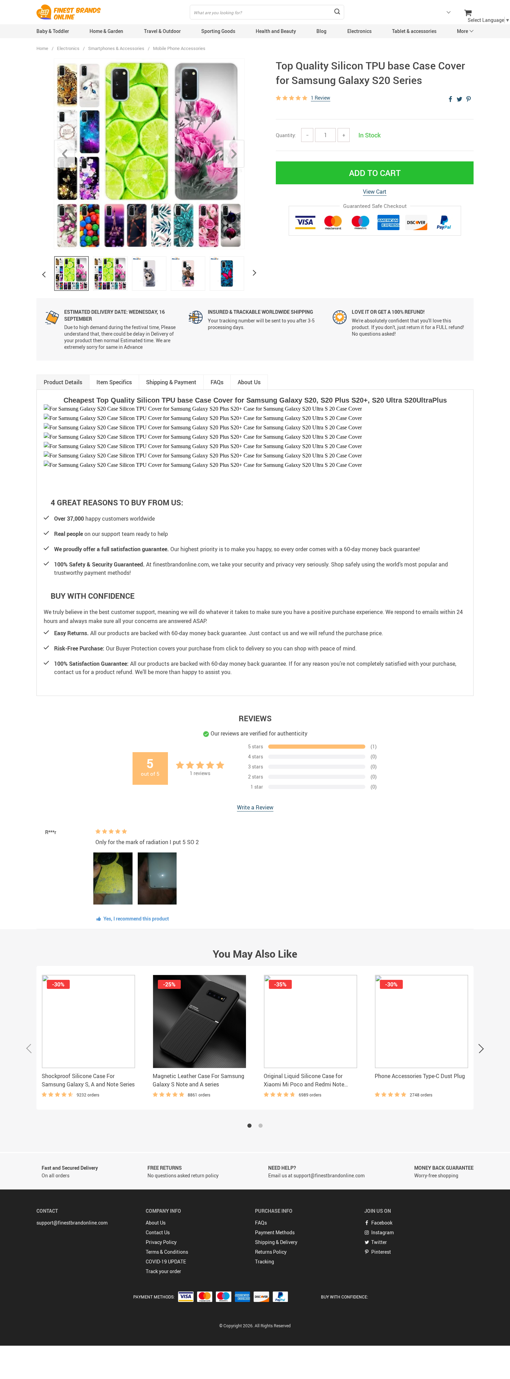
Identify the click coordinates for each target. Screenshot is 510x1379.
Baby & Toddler (52, 31)
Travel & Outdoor (162, 31)
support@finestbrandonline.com (72, 1222)
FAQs (261, 1222)
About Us (155, 1222)
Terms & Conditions (167, 1251)
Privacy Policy (161, 1242)
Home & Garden (106, 31)
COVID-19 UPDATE (166, 1261)
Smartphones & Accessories (116, 48)
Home (42, 48)
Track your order (163, 1271)
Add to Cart (375, 172)
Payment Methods (275, 1232)
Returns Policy (271, 1251)
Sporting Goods (218, 31)
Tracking (264, 1261)
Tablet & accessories (414, 31)
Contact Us (158, 1232)
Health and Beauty (276, 31)
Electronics (359, 31)
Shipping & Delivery (276, 1242)
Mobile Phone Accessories (179, 48)
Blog (321, 31)
